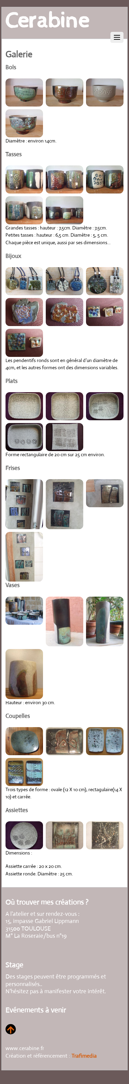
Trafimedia (84, 1055)
